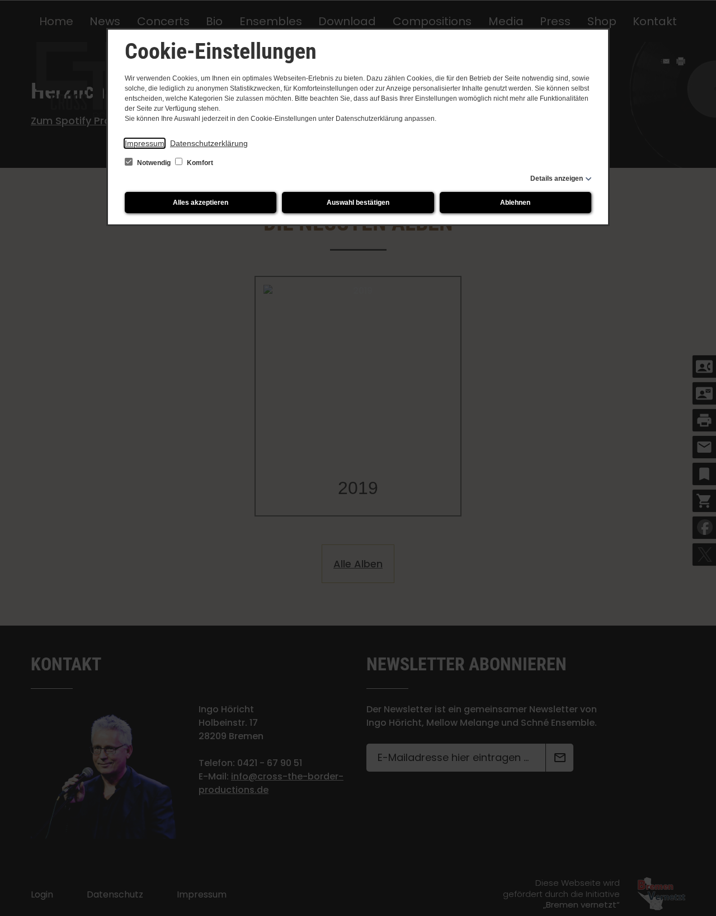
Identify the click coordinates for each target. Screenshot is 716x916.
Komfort (199, 163)
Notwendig (153, 163)
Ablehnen (515, 202)
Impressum (144, 143)
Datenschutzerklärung (209, 143)
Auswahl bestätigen (358, 202)
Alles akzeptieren (200, 202)
